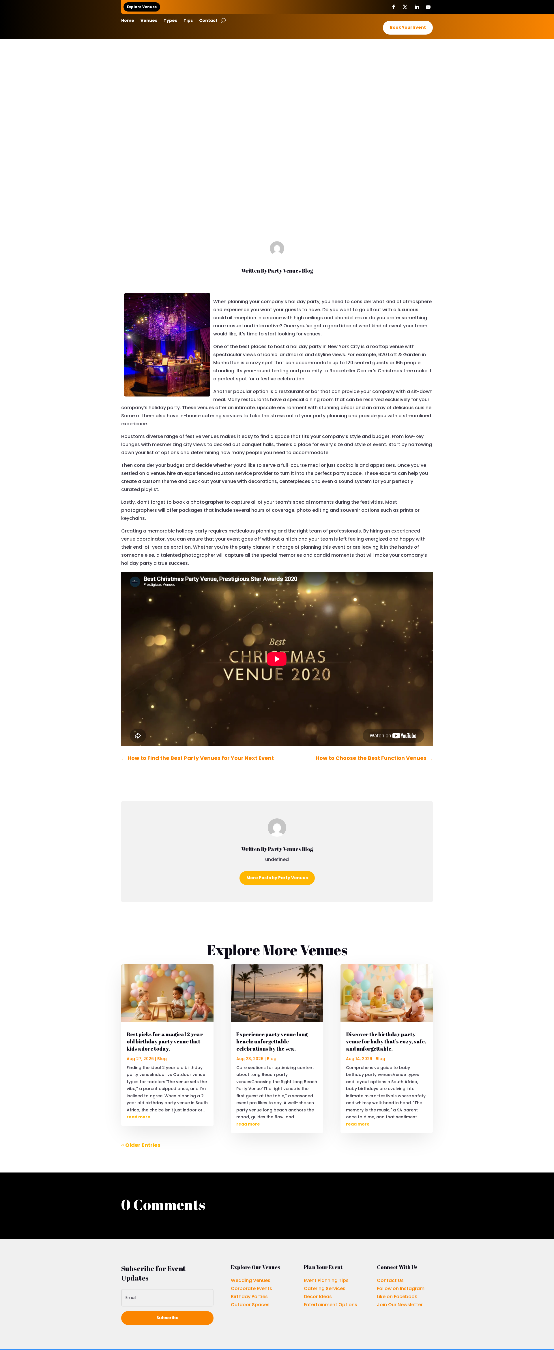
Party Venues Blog (290, 270)
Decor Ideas (318, 1296)
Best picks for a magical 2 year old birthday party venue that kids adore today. (165, 1041)
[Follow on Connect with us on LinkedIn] (416, 7)
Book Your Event (408, 27)
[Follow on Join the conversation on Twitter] (405, 7)
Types (170, 20)
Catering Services (324, 1288)
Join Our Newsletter (400, 1304)
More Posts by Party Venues (277, 878)
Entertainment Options (330, 1304)
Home (127, 20)
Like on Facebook (397, 1296)
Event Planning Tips (326, 1280)
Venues (149, 20)
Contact (208, 20)
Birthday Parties (249, 1296)
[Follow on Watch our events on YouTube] (428, 7)
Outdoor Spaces (250, 1304)
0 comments (298, 191)
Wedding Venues (250, 1280)
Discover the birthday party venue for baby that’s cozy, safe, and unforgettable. (386, 1041)
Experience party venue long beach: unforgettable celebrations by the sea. (272, 1041)
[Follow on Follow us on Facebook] (393, 7)
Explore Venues (142, 6)
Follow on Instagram (400, 1288)
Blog (277, 191)
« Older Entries (140, 1145)
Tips (188, 20)
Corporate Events (251, 1288)
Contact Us (390, 1280)
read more (138, 1117)
